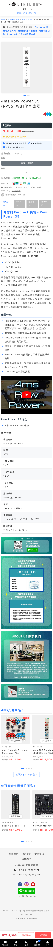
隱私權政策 (21, 919)
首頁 (3, 19)
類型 (3, 158)
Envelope (6, 747)
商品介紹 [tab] (6, 203)
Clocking (37, 747)
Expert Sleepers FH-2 (14, 826)
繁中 (25, 9)
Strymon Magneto (43, 826)
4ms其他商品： (12, 710)
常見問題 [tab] (44, 203)
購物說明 (26, 858)
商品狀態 (6, 177)
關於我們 (13, 853)
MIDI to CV (7, 822)
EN (30, 9)
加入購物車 (15, 741)
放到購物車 (26, 935)
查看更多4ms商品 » (26, 774)
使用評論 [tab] (19, 203)
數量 (3, 168)
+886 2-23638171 (28, 870)
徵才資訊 (39, 853)
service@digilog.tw (28, 874)
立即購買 (43, 935)
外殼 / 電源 (27, 19)
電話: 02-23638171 (26, 13)
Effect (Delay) (40, 822)
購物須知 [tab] (31, 203)
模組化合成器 (13, 19)
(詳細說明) (16, 191)
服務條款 (33, 919)
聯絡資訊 (26, 853)
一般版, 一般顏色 (26, 163)
